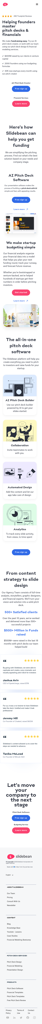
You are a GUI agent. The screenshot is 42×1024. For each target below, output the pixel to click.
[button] (37, 4)
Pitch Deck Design (14, 962)
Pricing (10, 897)
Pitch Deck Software (15, 988)
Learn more (21, 104)
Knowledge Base (13, 928)
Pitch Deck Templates (15, 996)
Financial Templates (15, 992)
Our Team (11, 893)
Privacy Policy (8, 1012)
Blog (9, 924)
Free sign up (21, 89)
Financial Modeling (14, 966)
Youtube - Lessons (14, 932)
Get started (21, 292)
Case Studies (12, 936)
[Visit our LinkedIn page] (14, 1019)
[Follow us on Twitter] (21, 1019)
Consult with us (13, 901)
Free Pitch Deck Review (16, 1000)
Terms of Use (20, 1012)
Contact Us (31, 1012)
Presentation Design (15, 970)
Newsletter (11, 905)
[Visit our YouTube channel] (7, 1019)
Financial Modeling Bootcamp (19, 940)
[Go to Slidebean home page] (5, 4)
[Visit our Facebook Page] (28, 1019)
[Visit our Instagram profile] (34, 1019)
